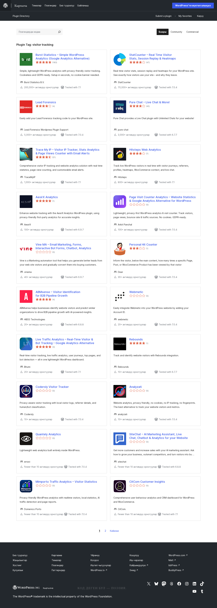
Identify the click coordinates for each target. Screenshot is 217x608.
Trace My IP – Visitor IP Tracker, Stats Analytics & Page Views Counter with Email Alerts (67, 151)
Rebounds (136, 339)
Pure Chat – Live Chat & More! (149, 102)
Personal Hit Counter (143, 244)
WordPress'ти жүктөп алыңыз (193, 5)
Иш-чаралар (136, 560)
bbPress (174, 565)
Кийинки (114, 530)
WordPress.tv (99, 570)
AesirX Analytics (47, 197)
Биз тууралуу (20, 555)
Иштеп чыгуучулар (101, 565)
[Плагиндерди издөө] (59, 32)
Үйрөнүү (95, 555)
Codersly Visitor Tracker (52, 386)
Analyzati (135, 386)
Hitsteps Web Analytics (145, 149)
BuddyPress (176, 570)
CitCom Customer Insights (147, 481)
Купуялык (18, 570)
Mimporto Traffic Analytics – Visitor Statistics (66, 481)
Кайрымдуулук (139, 565)
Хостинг (17, 565)
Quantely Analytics (48, 434)
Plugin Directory (21, 16)
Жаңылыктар (20, 560)
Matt (172, 560)
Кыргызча (48, 588)
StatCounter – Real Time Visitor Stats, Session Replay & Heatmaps (152, 56)
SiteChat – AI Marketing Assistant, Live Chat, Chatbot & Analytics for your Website (158, 436)
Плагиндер (57, 565)
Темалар (56, 560)
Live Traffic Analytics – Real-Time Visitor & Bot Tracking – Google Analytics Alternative (65, 341)
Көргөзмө (57, 555)
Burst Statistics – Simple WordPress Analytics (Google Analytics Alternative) (63, 56)
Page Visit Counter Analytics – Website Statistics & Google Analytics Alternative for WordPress (162, 198)
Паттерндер (58, 570)
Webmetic (136, 292)
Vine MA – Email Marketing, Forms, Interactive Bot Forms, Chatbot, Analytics (63, 246)
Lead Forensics (46, 102)
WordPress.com (178, 555)
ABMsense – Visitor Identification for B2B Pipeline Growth (58, 293)
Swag (134, 570)
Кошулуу (134, 555)
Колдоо (95, 560)
